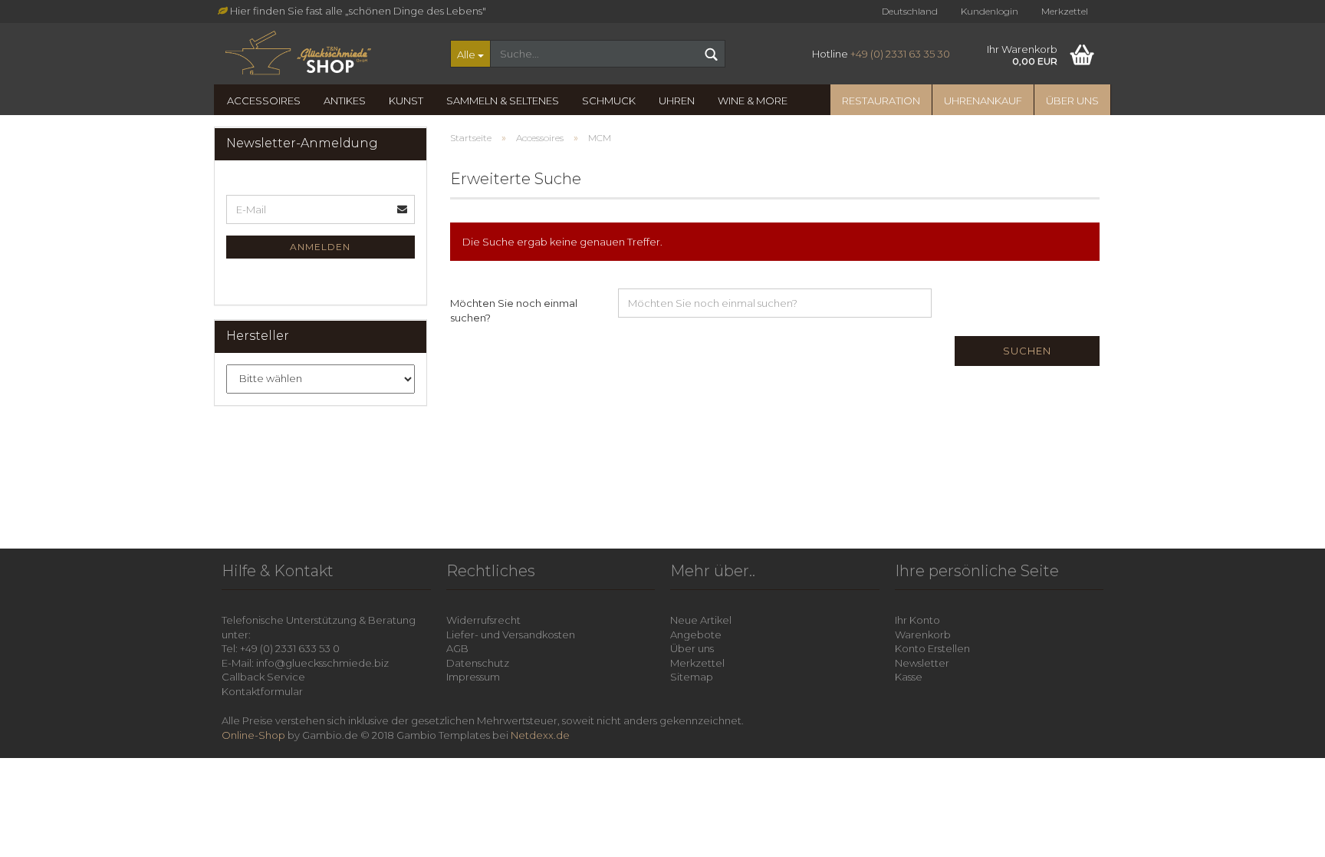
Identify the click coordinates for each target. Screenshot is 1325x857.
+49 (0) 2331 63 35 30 (900, 54)
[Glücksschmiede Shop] (326, 53)
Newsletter (922, 663)
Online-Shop (253, 735)
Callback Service (263, 677)
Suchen (1027, 350)
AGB (457, 648)
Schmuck (609, 100)
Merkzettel (1064, 11)
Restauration (881, 100)
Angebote (696, 634)
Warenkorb (923, 634)
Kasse (908, 677)
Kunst (406, 100)
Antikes (345, 100)
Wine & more (752, 100)
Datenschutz (477, 663)
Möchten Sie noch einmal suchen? (513, 310)
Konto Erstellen (932, 648)
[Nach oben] (1294, 834)
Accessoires (264, 100)
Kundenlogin (989, 11)
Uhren (677, 100)
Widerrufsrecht (483, 620)
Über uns (1072, 100)
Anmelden (320, 246)
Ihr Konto (917, 620)
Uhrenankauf (983, 100)
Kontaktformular (262, 691)
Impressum (473, 677)
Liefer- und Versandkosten (510, 634)
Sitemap (691, 677)
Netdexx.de (540, 735)
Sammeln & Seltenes (502, 100)
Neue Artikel (701, 620)
